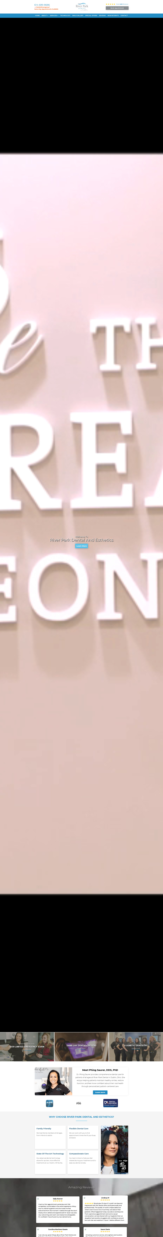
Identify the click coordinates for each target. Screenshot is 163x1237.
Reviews (102, 15)
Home (37, 15)
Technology (65, 15)
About (44, 15)
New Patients (113, 15)
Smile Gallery (77, 15)
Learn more (100, 1092)
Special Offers (91, 15)
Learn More (81, 546)
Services (53, 15)
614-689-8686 (42, 4)
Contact (124, 15)
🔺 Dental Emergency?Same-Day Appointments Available (46, 8)
